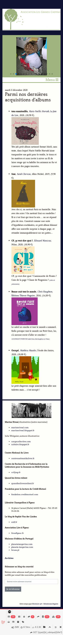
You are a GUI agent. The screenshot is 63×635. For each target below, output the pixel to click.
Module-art (37, 604)
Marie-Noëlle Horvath (39, 111)
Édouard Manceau (42, 240)
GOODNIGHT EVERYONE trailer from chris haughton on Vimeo (30, 339)
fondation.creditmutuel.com (24, 494)
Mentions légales (50, 604)
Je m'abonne (13, 589)
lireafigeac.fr (17, 533)
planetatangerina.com (21, 544)
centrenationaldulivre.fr (22, 458)
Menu (51, 80)
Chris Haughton (44, 291)
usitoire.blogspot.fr (20, 444)
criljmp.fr (16, 472)
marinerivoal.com (20, 427)
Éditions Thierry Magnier (23, 295)
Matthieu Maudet (28, 350)
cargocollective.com (21, 441)
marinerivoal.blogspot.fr (22, 430)
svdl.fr (14, 522)
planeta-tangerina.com (22, 547)
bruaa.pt (15, 550)
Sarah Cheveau (24, 173)
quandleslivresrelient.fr (22, 483)
